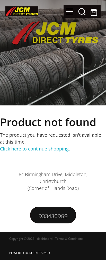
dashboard (44, 238)
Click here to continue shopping (34, 148)
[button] (82, 11)
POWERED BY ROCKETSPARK (29, 253)
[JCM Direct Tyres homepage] (34, 11)
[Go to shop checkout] (94, 11)
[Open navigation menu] (70, 11)
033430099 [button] (53, 215)
